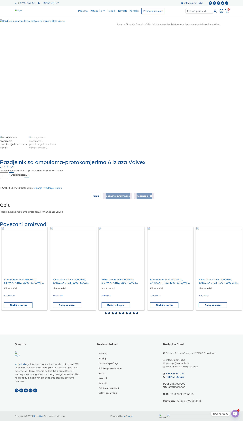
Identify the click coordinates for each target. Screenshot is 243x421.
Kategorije (96, 11)
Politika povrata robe (110, 368)
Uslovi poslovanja (108, 392)
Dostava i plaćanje (108, 363)
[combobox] (199, 11)
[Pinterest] (218, 3)
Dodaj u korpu (19, 175)
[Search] (215, 11)
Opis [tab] (96, 196)
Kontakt (134, 11)
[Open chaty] (235, 413)
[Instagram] (214, 3)
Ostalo (140, 24)
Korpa (102, 373)
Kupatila (38, 416)
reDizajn (128, 416)
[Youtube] (222, 3)
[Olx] (226, 3)
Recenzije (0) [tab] (144, 196)
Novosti (122, 11)
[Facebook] (210, 3)
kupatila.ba (21, 364)
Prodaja (111, 11)
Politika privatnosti (109, 388)
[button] (18, 305)
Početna (83, 11)
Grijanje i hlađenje (155, 24)
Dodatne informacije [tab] (118, 196)
